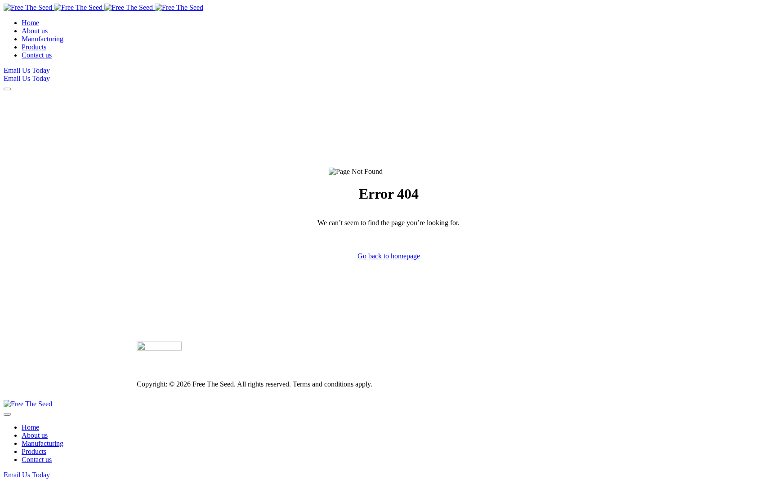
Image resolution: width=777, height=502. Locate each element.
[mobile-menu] (7, 89)
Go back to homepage (388, 256)
